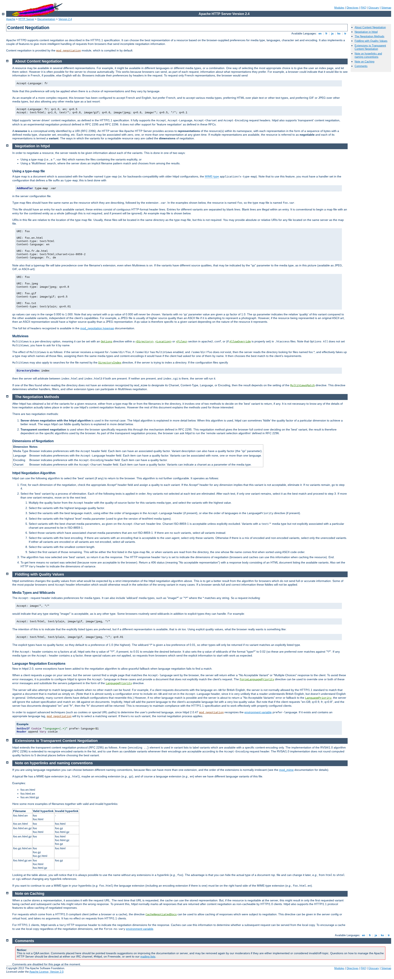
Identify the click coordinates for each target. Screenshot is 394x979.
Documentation (46, 19)
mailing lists (147, 956)
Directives (352, 7)
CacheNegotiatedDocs (161, 914)
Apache (10, 19)
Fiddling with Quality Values (371, 40)
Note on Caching (364, 61)
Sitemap (386, 7)
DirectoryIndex (109, 362)
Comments (361, 66)
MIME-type (212, 176)
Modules (339, 7)
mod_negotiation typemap (97, 328)
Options (106, 341)
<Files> (181, 341)
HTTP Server (26, 19)
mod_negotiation (68, 50)
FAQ (363, 7)
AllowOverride (240, 341)
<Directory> (144, 341)
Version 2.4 (65, 19)
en (320, 33)
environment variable (258, 712)
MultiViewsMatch (302, 385)
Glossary (373, 7)
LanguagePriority (119, 683)
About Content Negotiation (370, 27)
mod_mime (286, 769)
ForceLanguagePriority (257, 679)
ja (332, 33)
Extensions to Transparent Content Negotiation (370, 47)
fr (326, 33)
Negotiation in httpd (366, 31)
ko (339, 33)
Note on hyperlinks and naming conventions (368, 55)
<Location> (163, 341)
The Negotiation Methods (369, 36)
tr (345, 33)
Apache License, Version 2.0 (46, 971)
